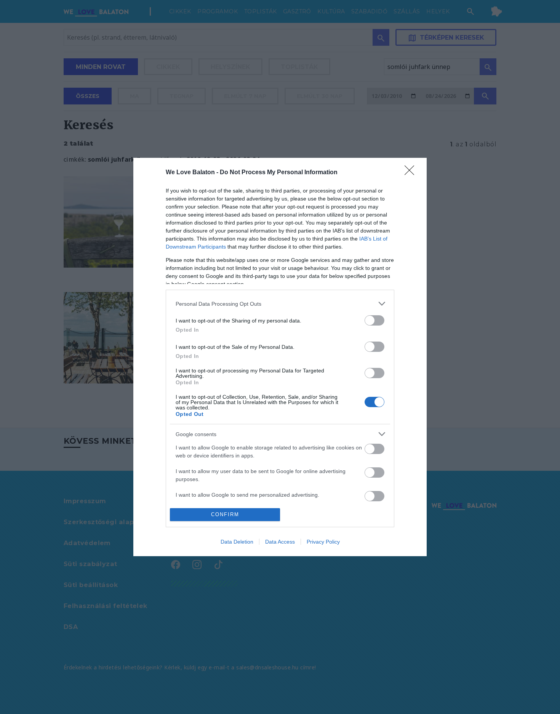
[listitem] (280, 304)
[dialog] (280, 357)
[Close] (412, 172)
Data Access (280, 542)
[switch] (374, 320)
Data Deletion (237, 542)
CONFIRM (225, 514)
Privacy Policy (323, 542)
